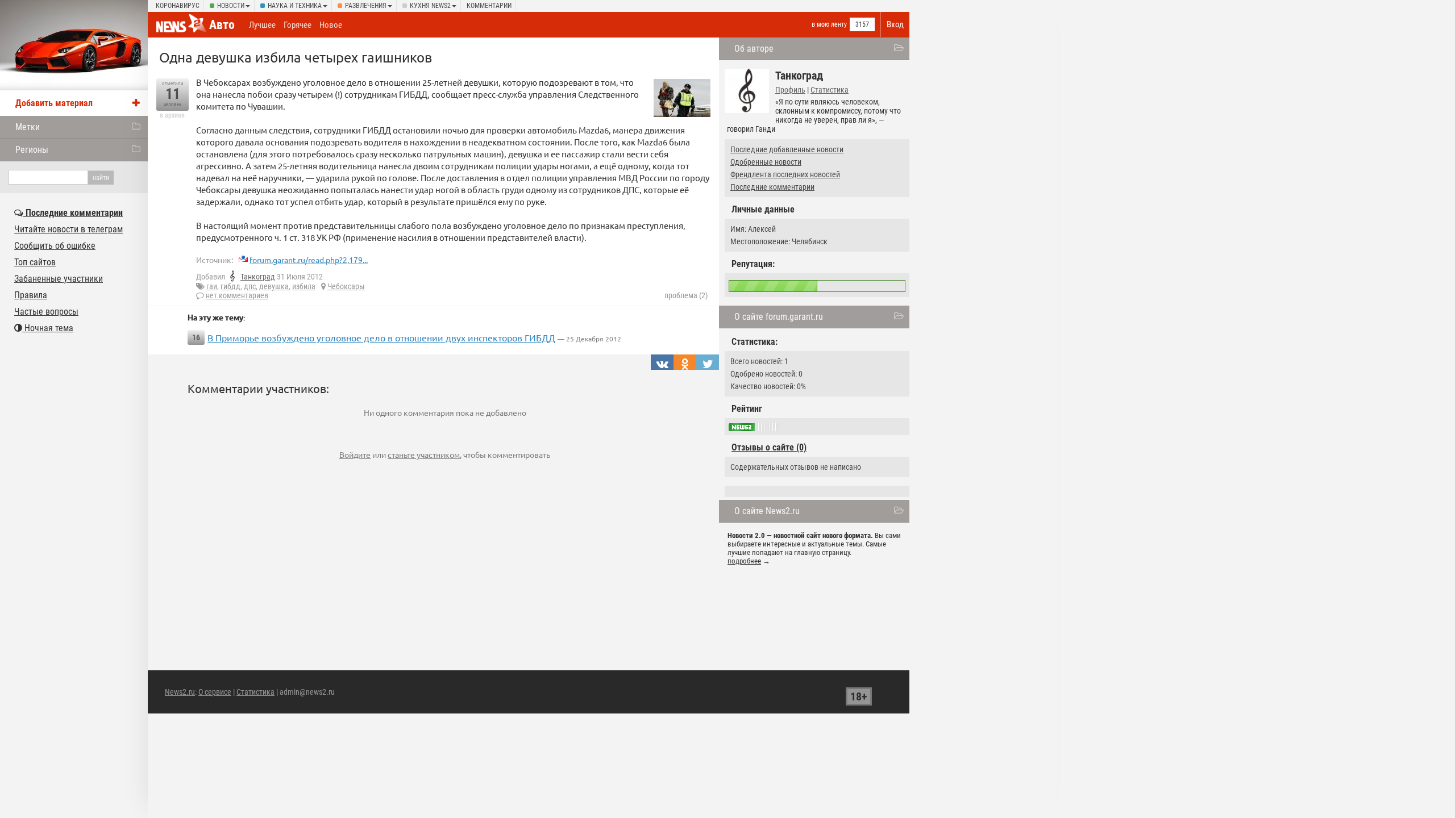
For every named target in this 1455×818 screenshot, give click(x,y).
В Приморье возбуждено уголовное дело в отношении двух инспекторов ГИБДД (381, 337)
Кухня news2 (430, 6)
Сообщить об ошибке (54, 245)
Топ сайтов (35, 262)
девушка (274, 286)
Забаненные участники (58, 278)
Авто (222, 25)
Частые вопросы (46, 311)
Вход (895, 24)
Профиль (790, 89)
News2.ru (180, 691)
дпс (250, 286)
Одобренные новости (765, 161)
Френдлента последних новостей (785, 174)
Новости (230, 6)
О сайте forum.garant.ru (778, 316)
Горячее (297, 25)
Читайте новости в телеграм (68, 229)
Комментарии (489, 6)
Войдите (355, 454)
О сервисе (214, 691)
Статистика (829, 89)
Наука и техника (295, 6)
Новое (330, 25)
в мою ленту (829, 24)
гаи (211, 286)
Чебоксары (346, 286)
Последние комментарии (772, 186)
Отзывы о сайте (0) (769, 447)
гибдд (230, 286)
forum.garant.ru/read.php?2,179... (309, 259)
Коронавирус (177, 6)
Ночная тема (47, 328)
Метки (27, 127)
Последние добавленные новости (786, 149)
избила (303, 286)
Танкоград (257, 276)
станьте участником (424, 454)
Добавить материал (54, 103)
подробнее (744, 561)
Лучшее (262, 25)
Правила (30, 295)
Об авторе (754, 48)
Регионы (31, 149)
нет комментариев (237, 295)
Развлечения (365, 6)
